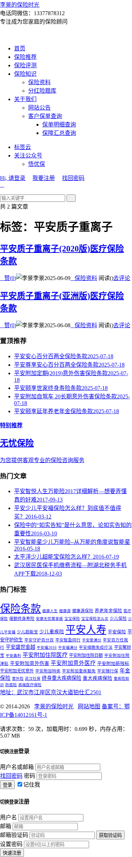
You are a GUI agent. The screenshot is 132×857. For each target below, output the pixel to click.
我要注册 (43, 178)
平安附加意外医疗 (73, 663)
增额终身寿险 (21, 618)
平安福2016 (47, 648)
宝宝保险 (72, 619)
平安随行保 (107, 671)
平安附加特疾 (48, 671)
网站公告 (39, 108)
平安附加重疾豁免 (79, 671)
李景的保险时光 (19, 5)
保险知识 (25, 74)
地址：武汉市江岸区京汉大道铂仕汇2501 (50, 692)
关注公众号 (28, 156)
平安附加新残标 (113, 663)
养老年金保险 (108, 610)
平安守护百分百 (39, 640)
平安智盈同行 (68, 640)
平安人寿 (85, 629)
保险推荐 (25, 57)
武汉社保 (32, 679)
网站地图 (89, 706)
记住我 (31, 785)
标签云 (22, 147)
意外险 (18, 679)
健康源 (65, 611)
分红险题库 (42, 91)
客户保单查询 (45, 116)
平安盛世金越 (20, 647)
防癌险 (11, 685)
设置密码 (11, 844)
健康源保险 (82, 611)
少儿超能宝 (27, 632)
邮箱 (5, 826)
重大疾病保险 (97, 678)
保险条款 (20, 608)
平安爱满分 (91, 640)
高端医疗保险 (30, 685)
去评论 (121, 278)
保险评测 (25, 65)
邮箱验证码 (14, 835)
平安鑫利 (13, 656)
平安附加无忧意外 (17, 671)
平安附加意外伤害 (29, 663)
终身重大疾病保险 (61, 678)
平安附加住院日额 (86, 655)
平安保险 (117, 631)
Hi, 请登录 (12, 178)
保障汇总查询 (59, 133)
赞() (8, 278)
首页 (19, 48)
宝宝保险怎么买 (94, 619)
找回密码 (73, 178)
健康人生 (50, 611)
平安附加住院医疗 (45, 655)
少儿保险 (118, 618)
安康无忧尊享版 (49, 619)
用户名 (8, 817)
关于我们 (25, 99)
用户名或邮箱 (17, 767)
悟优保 (36, 164)
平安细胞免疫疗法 (96, 647)
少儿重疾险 (51, 631)
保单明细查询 (59, 125)
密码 (29, 776)
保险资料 (39, 82)
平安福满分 (67, 648)
